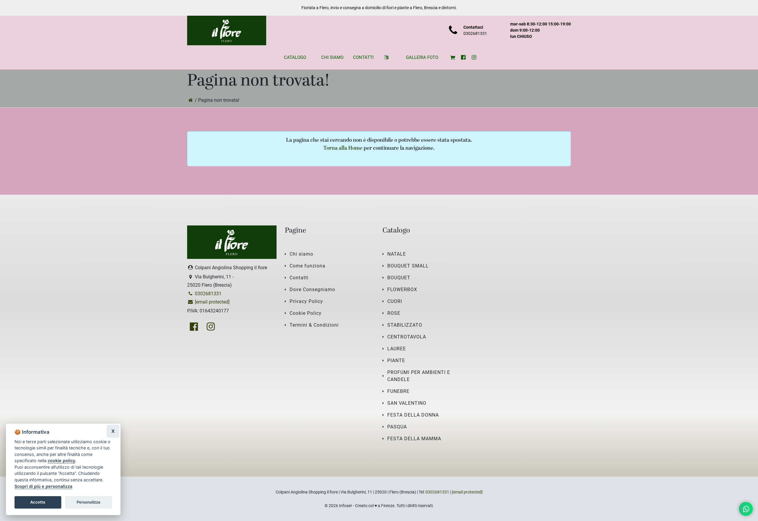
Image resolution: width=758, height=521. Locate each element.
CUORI (394, 301)
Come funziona (307, 266)
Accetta (37, 502)
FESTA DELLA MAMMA (414, 438)
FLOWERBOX (402, 289)
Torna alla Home (342, 148)
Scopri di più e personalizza (43, 486)
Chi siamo (301, 254)
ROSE (393, 313)
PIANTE (396, 360)
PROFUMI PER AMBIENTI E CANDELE (418, 376)
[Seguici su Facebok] (463, 57)
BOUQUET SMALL (408, 266)
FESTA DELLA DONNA (413, 415)
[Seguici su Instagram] (474, 57)
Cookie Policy (306, 313)
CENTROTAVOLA (406, 337)
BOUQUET (398, 277)
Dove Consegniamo (312, 289)
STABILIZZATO (404, 325)
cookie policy (61, 460)
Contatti (299, 277)
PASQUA (397, 427)
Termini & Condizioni (314, 325)
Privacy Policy (306, 301)
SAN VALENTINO (406, 403)
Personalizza (88, 502)
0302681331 (475, 33)
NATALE (396, 254)
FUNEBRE (398, 391)
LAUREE (396, 348)
